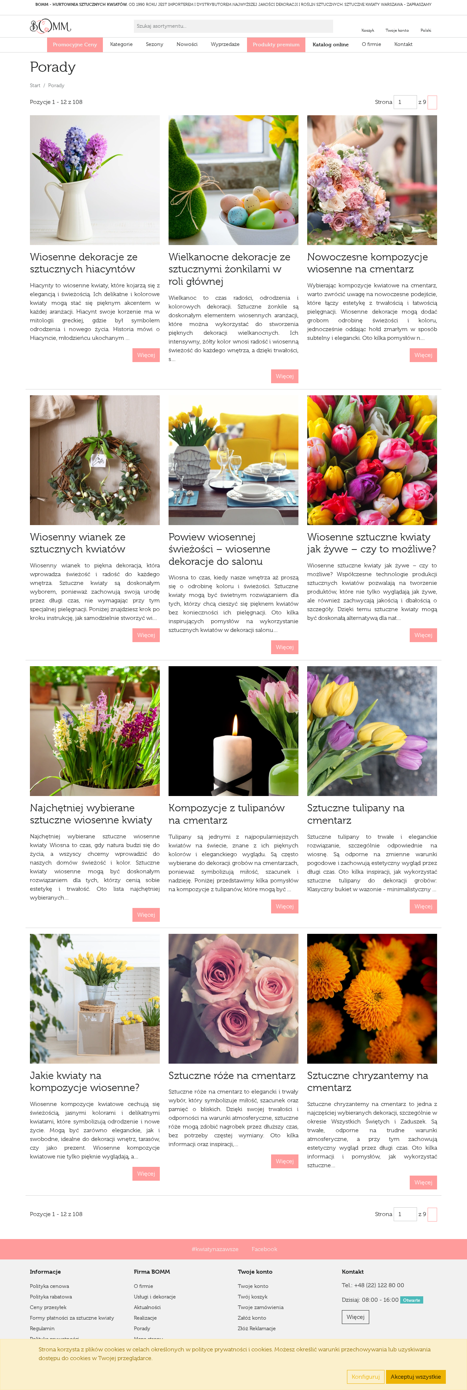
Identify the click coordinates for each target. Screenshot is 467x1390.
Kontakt (403, 44)
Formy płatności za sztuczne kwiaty (72, 1318)
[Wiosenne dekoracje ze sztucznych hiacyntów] (95, 180)
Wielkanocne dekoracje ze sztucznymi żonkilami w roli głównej (229, 269)
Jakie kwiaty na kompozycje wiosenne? (84, 1081)
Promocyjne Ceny (75, 44)
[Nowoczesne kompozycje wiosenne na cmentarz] (372, 180)
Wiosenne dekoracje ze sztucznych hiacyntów (84, 263)
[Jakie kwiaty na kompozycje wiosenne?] (95, 999)
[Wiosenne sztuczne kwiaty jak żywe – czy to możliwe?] (372, 460)
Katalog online (331, 44)
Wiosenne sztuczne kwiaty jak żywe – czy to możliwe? (371, 543)
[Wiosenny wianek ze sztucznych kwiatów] (95, 460)
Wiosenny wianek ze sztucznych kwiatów (78, 543)
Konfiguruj (366, 1377)
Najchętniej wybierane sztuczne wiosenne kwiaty (91, 814)
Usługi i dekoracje (155, 1297)
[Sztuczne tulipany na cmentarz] (372, 731)
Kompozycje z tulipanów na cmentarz (227, 814)
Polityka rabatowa (51, 1297)
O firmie (371, 44)
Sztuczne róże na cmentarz (232, 1075)
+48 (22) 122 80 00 (379, 1285)
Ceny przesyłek (48, 1307)
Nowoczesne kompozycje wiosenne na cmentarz (367, 263)
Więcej (146, 355)
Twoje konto (253, 1286)
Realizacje (145, 1318)
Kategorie (121, 44)
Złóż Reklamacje (257, 1328)
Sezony (154, 44)
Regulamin (42, 1328)
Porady (142, 1328)
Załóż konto (252, 1318)
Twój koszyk (252, 1297)
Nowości (187, 44)
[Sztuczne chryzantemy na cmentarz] (372, 999)
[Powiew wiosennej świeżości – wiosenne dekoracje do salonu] (233, 460)
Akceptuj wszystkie (416, 1377)
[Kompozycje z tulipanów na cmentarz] (233, 731)
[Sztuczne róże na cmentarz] (233, 999)
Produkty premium (276, 44)
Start (35, 85)
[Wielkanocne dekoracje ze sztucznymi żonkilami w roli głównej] (233, 180)
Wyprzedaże (225, 44)
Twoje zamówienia (260, 1307)
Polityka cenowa (49, 1286)
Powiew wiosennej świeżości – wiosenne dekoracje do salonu (219, 549)
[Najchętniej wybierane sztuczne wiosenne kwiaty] (95, 731)
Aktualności (147, 1307)
